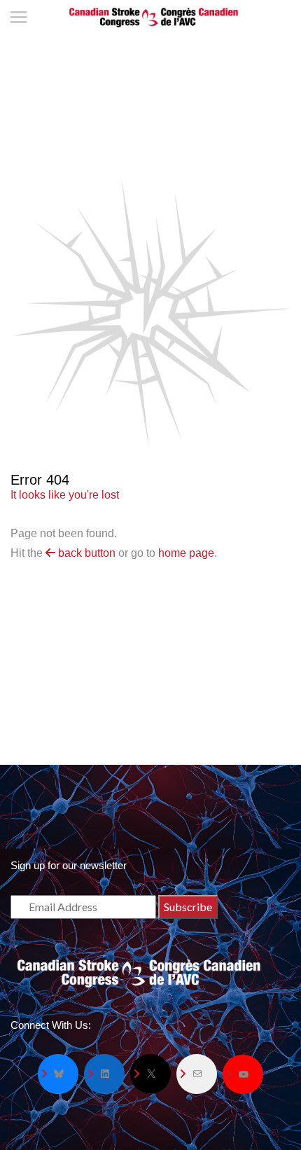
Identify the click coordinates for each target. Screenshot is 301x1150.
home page (186, 553)
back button (85, 553)
